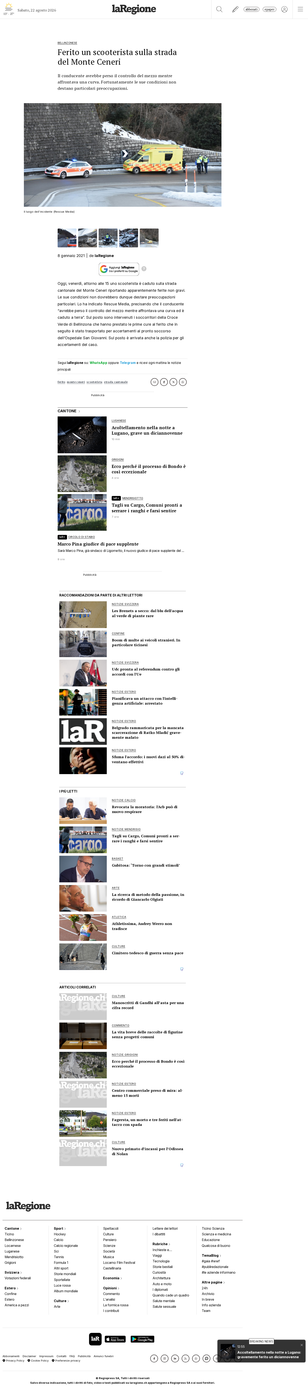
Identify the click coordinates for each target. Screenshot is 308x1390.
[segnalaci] (236, 9)
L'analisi (109, 1299)
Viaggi (157, 1255)
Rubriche (160, 1244)
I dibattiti (159, 1234)
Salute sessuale (164, 1306)
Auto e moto (162, 1284)
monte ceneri (76, 382)
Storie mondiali (65, 1274)
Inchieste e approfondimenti (165, 1250)
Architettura (161, 1278)
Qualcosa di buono (216, 1246)
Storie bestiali (163, 1267)
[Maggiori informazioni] (143, 269)
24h (205, 1288)
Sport (59, 1228)
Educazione (211, 1240)
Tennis (59, 1257)
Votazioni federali (18, 1278)
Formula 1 (61, 1262)
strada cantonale (116, 382)
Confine (11, 1294)
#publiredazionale (215, 1267)
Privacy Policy (14, 1360)
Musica (108, 1257)
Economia (111, 1278)
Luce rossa (62, 1285)
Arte (57, 1306)
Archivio (208, 1294)
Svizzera (12, 1272)
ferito (61, 382)
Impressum (46, 1356)
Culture (60, 1301)
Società (109, 1251)
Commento (111, 1294)
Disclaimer (29, 1356)
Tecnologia (161, 1261)
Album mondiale (66, 1291)
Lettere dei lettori (165, 1228)
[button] (154, 1358)
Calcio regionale (66, 1246)
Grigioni (10, 1262)
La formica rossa (115, 1305)
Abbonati (252, 9)
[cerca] (219, 9)
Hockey (60, 1234)
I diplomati (160, 1289)
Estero (11, 1288)
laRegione (104, 255)
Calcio (58, 1240)
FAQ (72, 1356)
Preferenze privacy (67, 1360)
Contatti (61, 1356)
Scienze (109, 1246)
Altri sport (61, 1268)
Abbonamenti (11, 1356)
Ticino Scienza (213, 1228)
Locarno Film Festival (119, 1262)
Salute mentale (164, 1301)
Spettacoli (110, 1228)
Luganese (12, 1251)
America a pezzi (17, 1305)
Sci (56, 1251)
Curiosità (159, 1272)
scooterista (94, 382)
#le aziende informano (219, 1272)
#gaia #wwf (211, 1261)
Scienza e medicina (216, 1234)
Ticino (9, 1234)
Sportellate (62, 1280)
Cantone (12, 1228)
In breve (208, 1299)
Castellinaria (112, 1268)
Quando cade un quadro (171, 1295)
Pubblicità (84, 1356)
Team (206, 1311)
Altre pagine (212, 1282)
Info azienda (211, 1305)
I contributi (111, 1311)
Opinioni (110, 1288)
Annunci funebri (104, 1356)
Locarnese (13, 1246)
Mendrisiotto (14, 1257)
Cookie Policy (39, 1360)
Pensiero (109, 1240)
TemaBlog (210, 1255)
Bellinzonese (14, 1240)
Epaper (269, 9)
